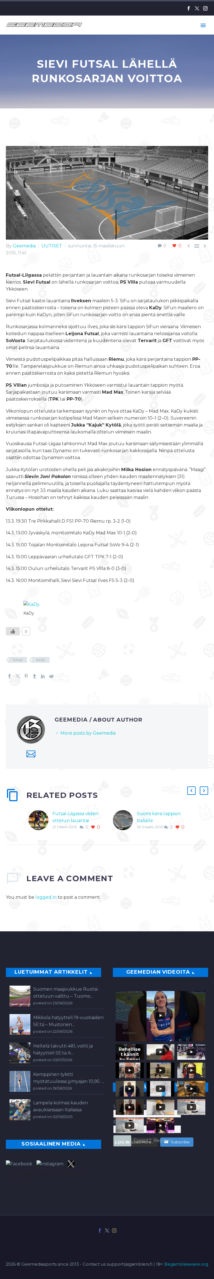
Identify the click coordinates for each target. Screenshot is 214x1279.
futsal (18, 659)
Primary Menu (203, 25)
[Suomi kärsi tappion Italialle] (125, 820)
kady (40, 659)
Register (163, 1140)
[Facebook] (188, 8)
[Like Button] (13, 631)
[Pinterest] (26, 676)
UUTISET (52, 246)
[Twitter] (197, 8)
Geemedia (24, 246)
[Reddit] (51, 676)
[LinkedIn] (43, 676)
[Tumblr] (34, 676)
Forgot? (142, 1140)
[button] (191, 790)
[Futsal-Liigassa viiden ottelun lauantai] (40, 820)
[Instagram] (205, 8)
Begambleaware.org (186, 1264)
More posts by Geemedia (88, 733)
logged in (46, 897)
